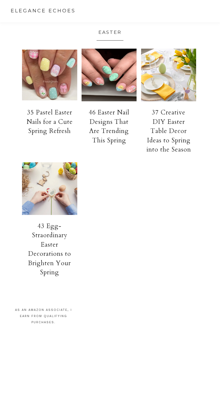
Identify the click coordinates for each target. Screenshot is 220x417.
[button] (211, 12)
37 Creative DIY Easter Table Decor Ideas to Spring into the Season (168, 131)
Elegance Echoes (43, 11)
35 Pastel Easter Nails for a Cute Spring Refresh (50, 121)
